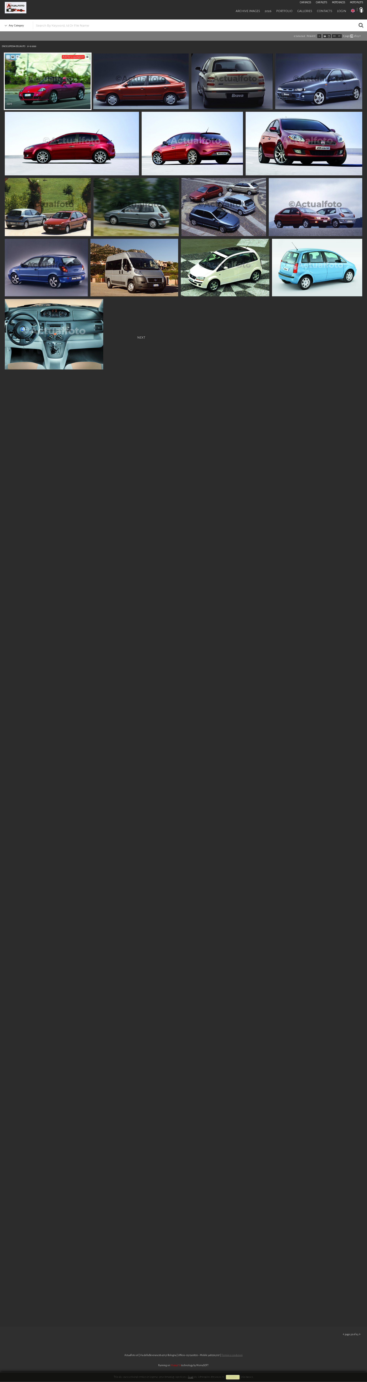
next (141, 337)
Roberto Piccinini (46, 8)
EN (353, 10)
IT (361, 10)
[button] (356, 1366)
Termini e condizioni (232, 1355)
